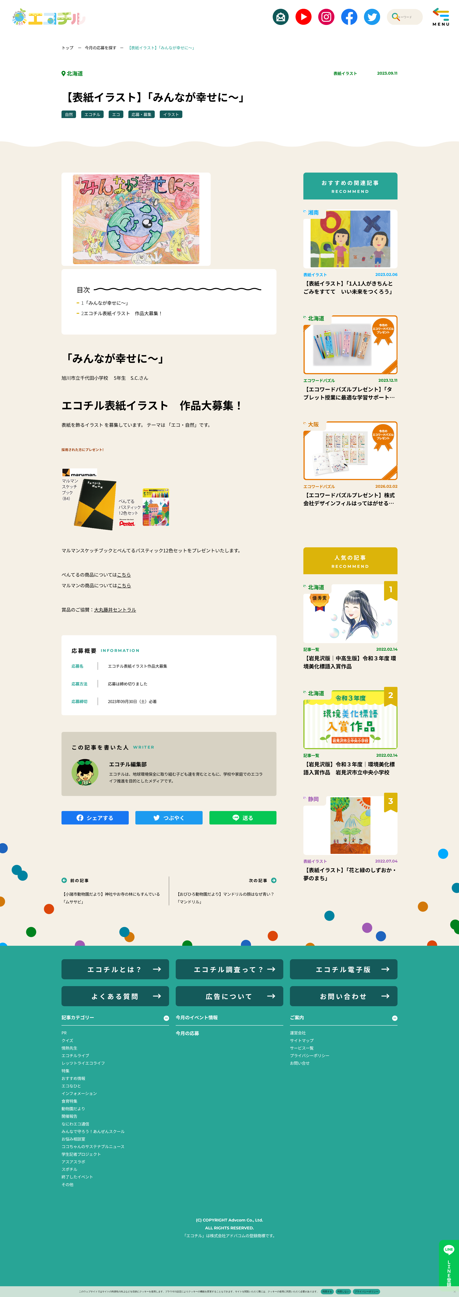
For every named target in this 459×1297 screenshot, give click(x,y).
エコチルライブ (75, 1055)
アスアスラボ (73, 1161)
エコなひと (71, 1086)
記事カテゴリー (77, 1017)
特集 (65, 1070)
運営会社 (298, 1032)
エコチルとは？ (115, 969)
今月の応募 (187, 1033)
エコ (116, 114)
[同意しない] (454, 1291)
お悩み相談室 (73, 1139)
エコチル (92, 114)
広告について (229, 996)
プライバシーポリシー (309, 1055)
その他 (67, 1184)
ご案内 (297, 1017)
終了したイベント (77, 1176)
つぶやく (174, 818)
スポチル (69, 1169)
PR (64, 1032)
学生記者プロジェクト (81, 1154)
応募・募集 (141, 114)
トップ (67, 47)
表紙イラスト (345, 73)
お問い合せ (300, 1063)
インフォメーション (79, 1093)
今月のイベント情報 (197, 1017)
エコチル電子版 (344, 969)
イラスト (171, 114)
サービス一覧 (302, 1048)
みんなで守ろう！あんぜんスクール (93, 1131)
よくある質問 (115, 996)
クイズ (67, 1040)
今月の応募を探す (100, 47)
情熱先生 (69, 1048)
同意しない (343, 1291)
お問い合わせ (344, 996)
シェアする (100, 818)
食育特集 (69, 1101)
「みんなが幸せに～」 (107, 302)
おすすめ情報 (73, 1078)
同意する (327, 1291)
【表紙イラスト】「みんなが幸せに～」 (161, 47)
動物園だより (73, 1108)
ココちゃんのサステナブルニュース (92, 1146)
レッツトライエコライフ (83, 1063)
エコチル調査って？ (229, 969)
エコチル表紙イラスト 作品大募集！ (123, 313)
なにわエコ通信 (75, 1124)
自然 (69, 114)
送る (248, 818)
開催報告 (69, 1116)
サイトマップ (302, 1040)
